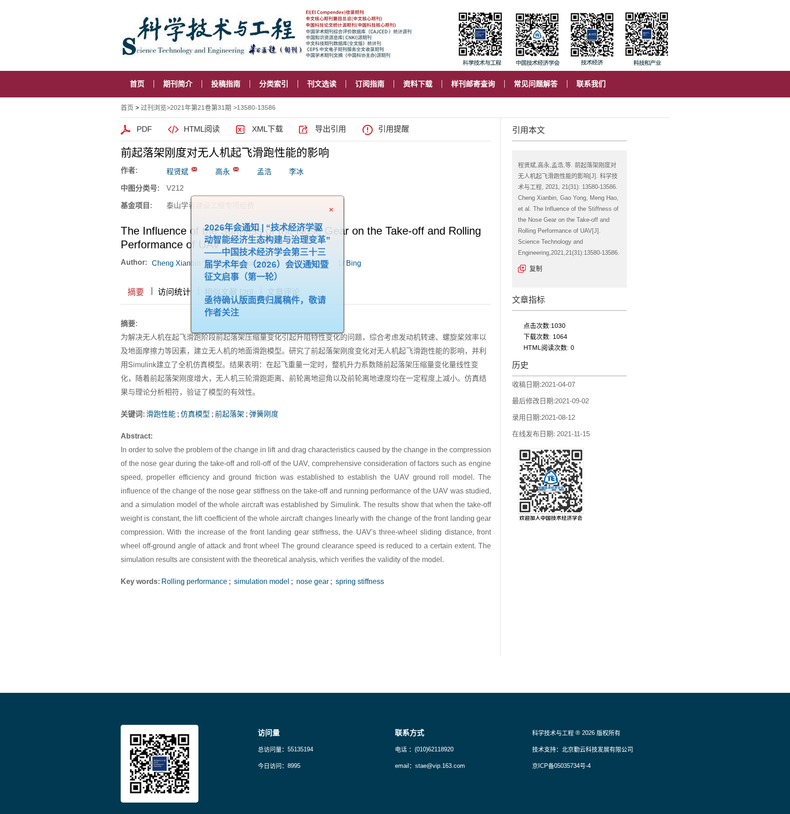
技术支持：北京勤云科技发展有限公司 (582, 749)
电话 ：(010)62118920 (424, 749)
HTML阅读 (202, 129)
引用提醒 (393, 129)
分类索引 (273, 84)
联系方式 (409, 733)
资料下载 (417, 84)
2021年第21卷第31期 (200, 107)
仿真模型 (195, 414)
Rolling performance (194, 581)
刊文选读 (321, 84)
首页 (137, 84)
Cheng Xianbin (176, 263)
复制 (535, 268)
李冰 (296, 172)
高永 (222, 172)
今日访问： (279, 765)
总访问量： (285, 749)
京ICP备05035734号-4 (561, 765)
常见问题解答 (536, 84)
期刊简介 (177, 84)
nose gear (311, 581)
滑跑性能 (161, 414)
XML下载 (267, 129)
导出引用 (330, 129)
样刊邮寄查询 (473, 84)
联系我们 (591, 84)
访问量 (269, 733)
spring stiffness (359, 581)
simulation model (260, 581)
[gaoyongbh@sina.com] (236, 169)
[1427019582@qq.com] (194, 169)
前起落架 (229, 414)
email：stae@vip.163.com (430, 765)
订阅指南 (369, 84)
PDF (144, 129)
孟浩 (264, 172)
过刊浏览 (153, 107)
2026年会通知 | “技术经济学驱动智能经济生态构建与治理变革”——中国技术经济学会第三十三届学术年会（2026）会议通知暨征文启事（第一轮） (284, 269)
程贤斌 (177, 172)
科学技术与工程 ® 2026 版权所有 (576, 732)
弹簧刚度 (263, 414)
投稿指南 (225, 84)
